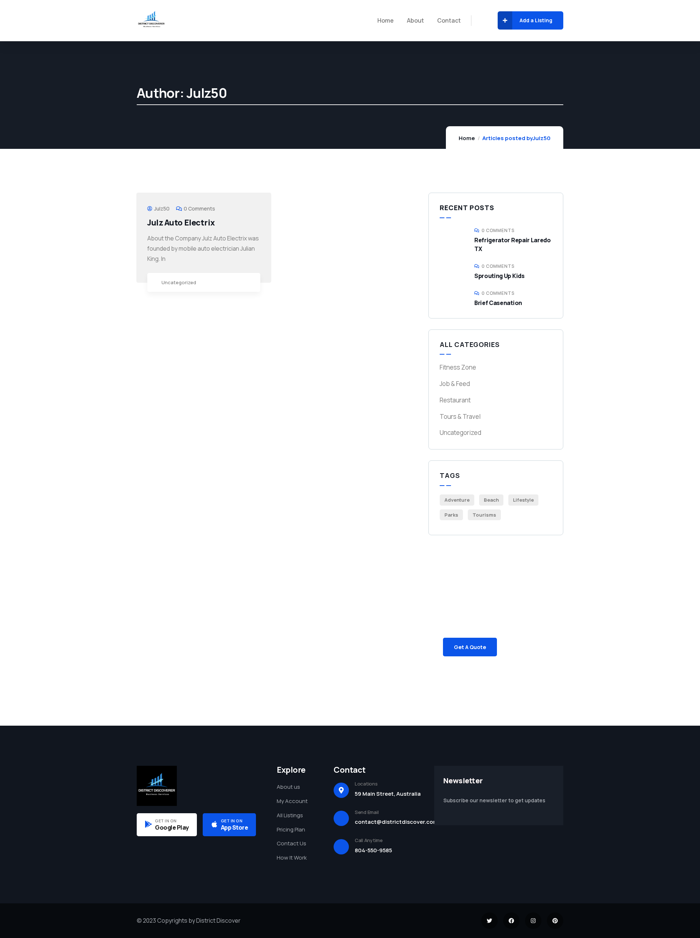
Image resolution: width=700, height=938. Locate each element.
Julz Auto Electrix (180, 222)
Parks (451, 515)
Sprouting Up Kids (499, 276)
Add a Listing (536, 20)
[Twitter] (489, 920)
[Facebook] (511, 920)
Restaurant (455, 400)
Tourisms (484, 515)
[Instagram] (533, 920)
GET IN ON (166, 820)
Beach (491, 500)
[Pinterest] (555, 920)
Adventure (457, 500)
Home (467, 138)
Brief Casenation (498, 303)
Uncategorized (179, 282)
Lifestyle (523, 500)
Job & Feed (455, 383)
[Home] (151, 20)
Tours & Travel (460, 416)
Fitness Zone (458, 367)
